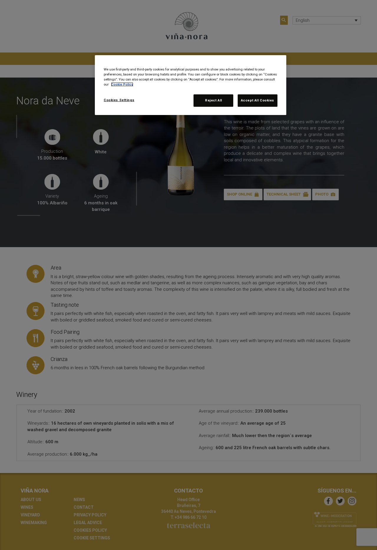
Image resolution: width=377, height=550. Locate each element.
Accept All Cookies (257, 100)
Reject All (213, 100)
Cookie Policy (122, 84)
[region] (190, 85)
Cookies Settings (119, 100)
